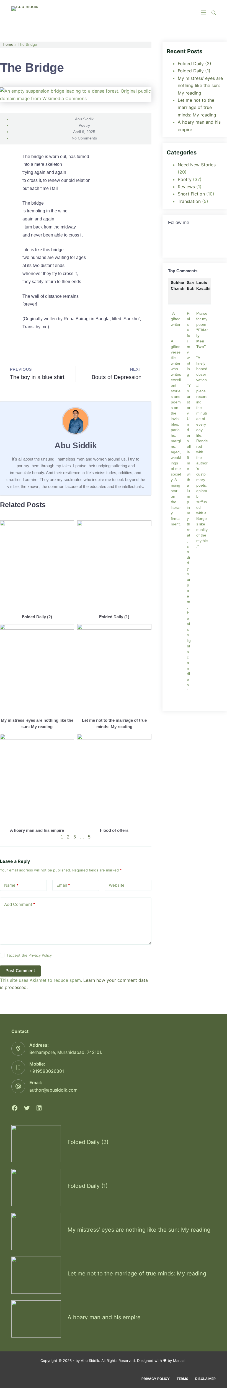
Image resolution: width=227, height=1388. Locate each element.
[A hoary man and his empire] (36, 1319)
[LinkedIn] (39, 1108)
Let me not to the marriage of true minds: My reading (197, 107)
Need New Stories (197, 164)
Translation (189, 201)
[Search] (213, 13)
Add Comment (19, 904)
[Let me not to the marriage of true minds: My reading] (36, 1275)
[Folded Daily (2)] (36, 1143)
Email (63, 885)
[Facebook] (14, 1108)
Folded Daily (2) (37, 616)
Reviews (186, 186)
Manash (180, 1360)
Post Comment (20, 970)
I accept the (29, 955)
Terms (182, 1379)
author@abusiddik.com (53, 1090)
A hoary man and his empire (37, 830)
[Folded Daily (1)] (36, 1187)
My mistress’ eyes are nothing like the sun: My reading (200, 85)
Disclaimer (205, 1379)
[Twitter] (175, 243)
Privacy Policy (40, 955)
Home (8, 44)
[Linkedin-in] (194, 243)
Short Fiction (191, 194)
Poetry (84, 125)
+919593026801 (46, 1071)
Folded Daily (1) (114, 616)
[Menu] (203, 12)
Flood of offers (114, 830)
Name (11, 885)
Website (117, 885)
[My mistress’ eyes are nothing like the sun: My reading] (36, 1231)
